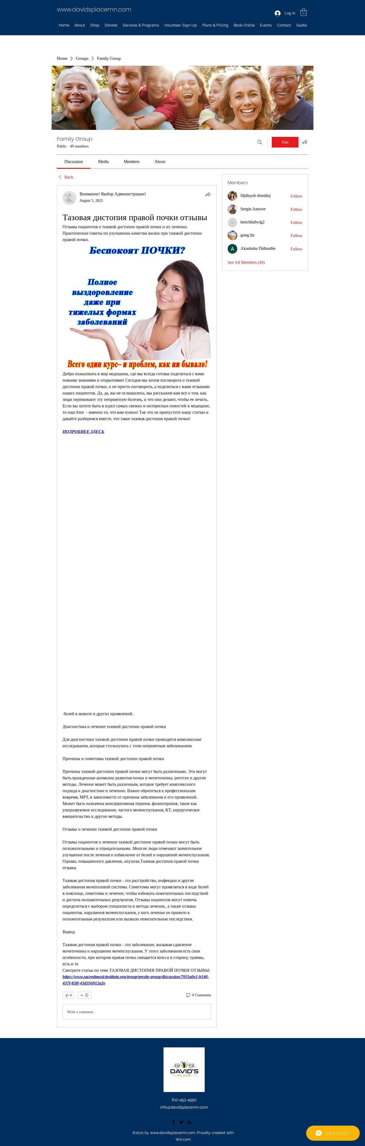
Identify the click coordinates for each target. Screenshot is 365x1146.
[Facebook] (173, 1122)
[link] (73, 161)
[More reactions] (84, 995)
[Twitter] (181, 1122)
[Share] (208, 194)
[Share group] (305, 142)
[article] (137, 606)
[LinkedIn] (189, 1122)
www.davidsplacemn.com (94, 9)
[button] (303, 12)
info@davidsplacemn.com (184, 1107)
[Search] (260, 142)
